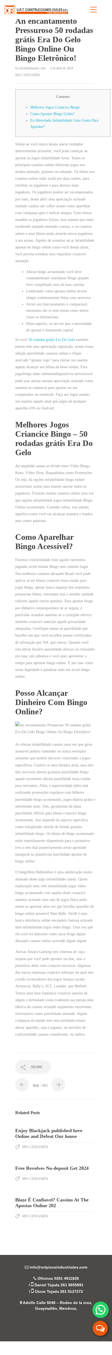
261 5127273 (71, 1291)
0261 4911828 (66, 1278)
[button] (100, 1310)
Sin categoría (27, 75)
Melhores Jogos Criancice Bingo (55, 107)
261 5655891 (72, 1285)
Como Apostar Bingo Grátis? (52, 114)
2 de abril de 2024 (61, 68)
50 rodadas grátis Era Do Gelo (51, 340)
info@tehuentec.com (32, 68)
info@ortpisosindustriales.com (58, 1267)
